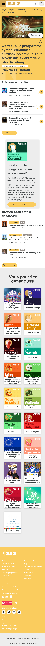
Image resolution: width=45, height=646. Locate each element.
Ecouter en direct (8, 564)
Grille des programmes (10, 573)
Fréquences (6, 575)
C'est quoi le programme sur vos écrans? (29, 9)
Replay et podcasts (8, 567)
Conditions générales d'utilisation (29, 636)
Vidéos (26, 570)
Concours (27, 575)
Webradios (5, 570)
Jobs (3, 620)
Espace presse (7, 623)
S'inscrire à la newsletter (33, 567)
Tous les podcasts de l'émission (21, 204)
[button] (9, 133)
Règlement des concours (31, 638)
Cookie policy (22, 641)
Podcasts (11, 9)
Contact (4, 617)
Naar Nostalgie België (9, 629)
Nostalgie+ (28, 578)
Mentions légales (11, 636)
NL (23, 4)
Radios (4, 9)
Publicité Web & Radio (9, 626)
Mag (25, 564)
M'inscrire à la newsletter (10, 590)
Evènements (28, 573)
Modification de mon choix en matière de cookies (22, 643)
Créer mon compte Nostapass (12, 587)
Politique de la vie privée (13, 638)
